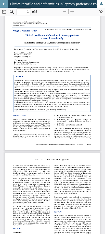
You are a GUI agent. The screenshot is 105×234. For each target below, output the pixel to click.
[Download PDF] (101, 4)
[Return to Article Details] (4, 4)
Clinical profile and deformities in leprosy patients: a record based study (57, 4)
